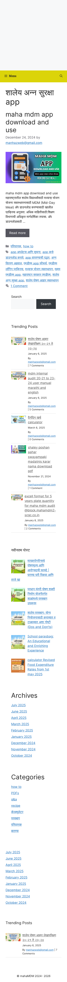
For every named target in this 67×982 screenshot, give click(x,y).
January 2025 (21, 737)
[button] (61, 76)
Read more (17, 233)
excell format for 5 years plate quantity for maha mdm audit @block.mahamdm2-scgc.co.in (40, 505)
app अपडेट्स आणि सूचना (26, 252)
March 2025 (20, 724)
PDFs (15, 793)
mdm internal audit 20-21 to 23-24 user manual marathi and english (41, 383)
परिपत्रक (16, 246)
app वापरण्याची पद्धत (37, 257)
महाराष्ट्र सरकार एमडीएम (37, 274)
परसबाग (15, 818)
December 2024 (23, 743)
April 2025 (18, 718)
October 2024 (21, 755)
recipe (15, 806)
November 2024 (23, 749)
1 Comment (19, 286)
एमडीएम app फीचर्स (35, 263)
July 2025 (18, 705)
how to (28, 246)
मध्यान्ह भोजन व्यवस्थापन (39, 269)
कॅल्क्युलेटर (17, 812)
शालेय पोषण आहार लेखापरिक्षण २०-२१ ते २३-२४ (40, 343)
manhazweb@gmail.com (42, 361)
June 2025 (19, 711)
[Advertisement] (33, 35)
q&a (14, 799)
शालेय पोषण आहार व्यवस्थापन (42, 280)
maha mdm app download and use (29, 122)
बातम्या (15, 831)
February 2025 (22, 730)
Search (16, 297)
